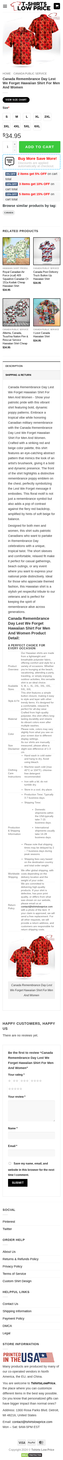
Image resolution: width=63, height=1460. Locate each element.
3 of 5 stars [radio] (24, 1081)
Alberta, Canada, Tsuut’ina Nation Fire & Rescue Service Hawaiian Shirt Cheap (15, 338)
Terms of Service (14, 1274)
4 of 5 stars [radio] (36, 1081)
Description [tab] (14, 366)
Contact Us (10, 1304)
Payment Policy (13, 1318)
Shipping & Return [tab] (18, 375)
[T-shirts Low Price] (30, 6)
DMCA (7, 1326)
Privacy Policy (12, 1266)
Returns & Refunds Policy (20, 1259)
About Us (9, 1251)
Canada (8, 213)
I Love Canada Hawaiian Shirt (41, 334)
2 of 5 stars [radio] (15, 1081)
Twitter (7, 1229)
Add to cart (39, 147)
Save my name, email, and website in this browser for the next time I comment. (31, 1169)
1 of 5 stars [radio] (9, 1081)
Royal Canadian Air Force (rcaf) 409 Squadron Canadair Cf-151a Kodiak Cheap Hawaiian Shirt (16, 278)
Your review (16, 1096)
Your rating (16, 1074)
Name (13, 1128)
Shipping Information (17, 1311)
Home (7, 73)
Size (6, 107)
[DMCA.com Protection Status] (31, 1454)
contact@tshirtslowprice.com (37, 906)
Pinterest (9, 1221)
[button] (5, 6)
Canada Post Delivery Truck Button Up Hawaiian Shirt (45, 275)
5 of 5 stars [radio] (14, 1089)
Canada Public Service (30, 73)
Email (12, 1146)
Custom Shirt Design (17, 1281)
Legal (6, 1333)
